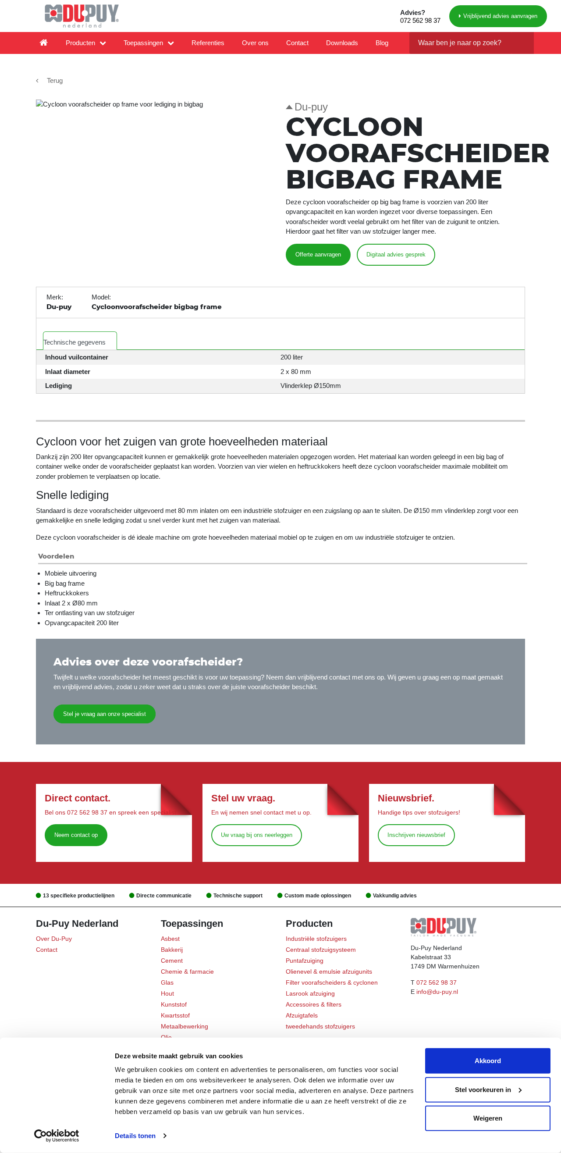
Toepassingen (143, 42)
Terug (55, 80)
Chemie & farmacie (187, 971)
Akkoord (488, 1060)
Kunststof (174, 1004)
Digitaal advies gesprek (396, 254)
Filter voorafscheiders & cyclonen (332, 982)
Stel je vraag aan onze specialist (104, 714)
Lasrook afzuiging (310, 993)
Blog (382, 42)
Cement (172, 960)
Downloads (342, 42)
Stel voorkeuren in (483, 1089)
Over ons (255, 42)
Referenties (208, 42)
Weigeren (487, 1118)
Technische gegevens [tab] (74, 342)
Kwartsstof (175, 1015)
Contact (297, 42)
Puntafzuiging (304, 960)
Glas (167, 982)
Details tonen (135, 1135)
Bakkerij (172, 949)
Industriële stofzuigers (316, 938)
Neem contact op (76, 835)
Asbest (170, 938)
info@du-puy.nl (437, 991)
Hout (167, 993)
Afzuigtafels (302, 1015)
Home (44, 43)
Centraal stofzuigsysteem (321, 949)
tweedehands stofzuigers (320, 1026)
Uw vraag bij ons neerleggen (256, 835)
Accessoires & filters (313, 1004)
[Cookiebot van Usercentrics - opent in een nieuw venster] (56, 1135)
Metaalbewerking (184, 1026)
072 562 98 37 (420, 20)
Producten (80, 42)
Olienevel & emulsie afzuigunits (329, 971)
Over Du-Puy (54, 938)
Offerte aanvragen (318, 254)
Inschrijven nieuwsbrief (416, 835)
